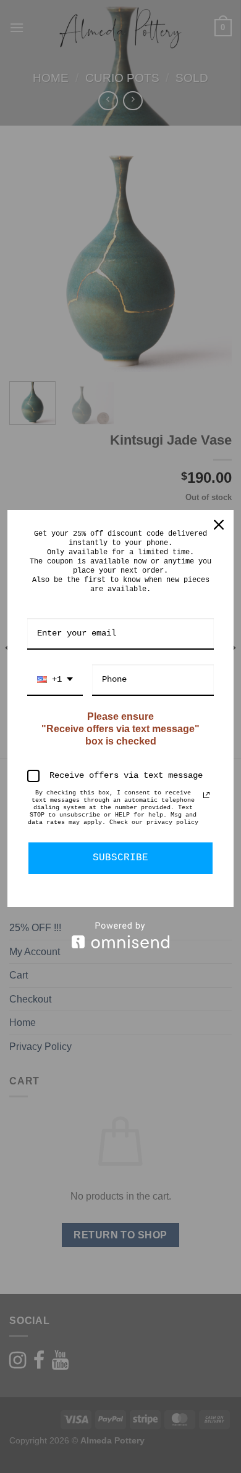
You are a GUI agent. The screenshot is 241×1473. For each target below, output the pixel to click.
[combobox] (55, 680)
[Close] (219, 524)
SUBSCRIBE (120, 857)
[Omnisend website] (120, 935)
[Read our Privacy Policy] (206, 795)
